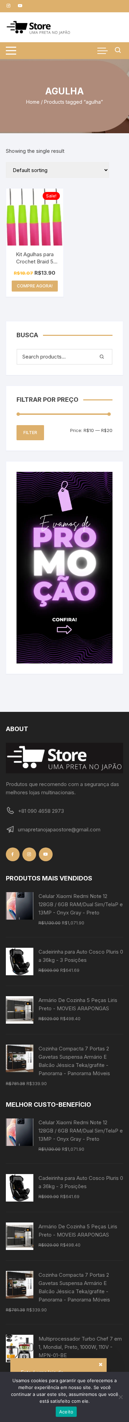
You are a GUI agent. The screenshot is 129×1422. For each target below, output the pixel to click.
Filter (30, 432)
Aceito (66, 1411)
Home (33, 102)
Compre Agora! (35, 285)
